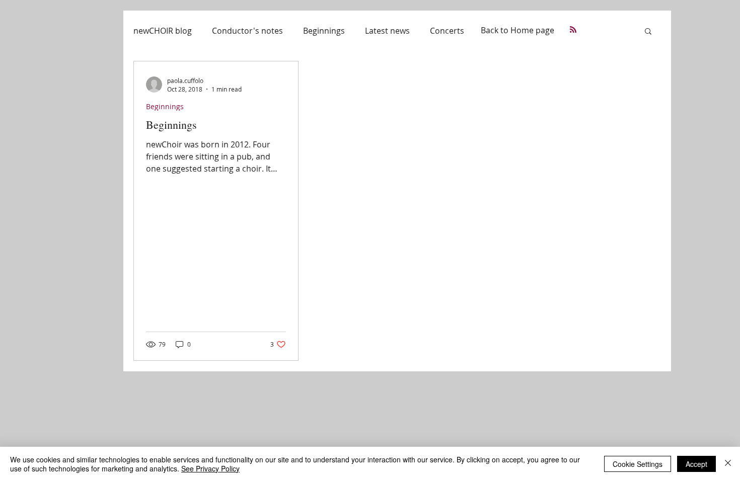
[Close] (728, 464)
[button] (648, 32)
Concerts (447, 30)
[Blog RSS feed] (573, 30)
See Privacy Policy (210, 468)
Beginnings (324, 30)
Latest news (387, 30)
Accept (696, 464)
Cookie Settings (637, 464)
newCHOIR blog (162, 30)
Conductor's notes (247, 30)
